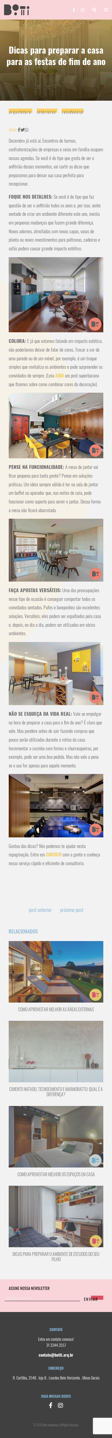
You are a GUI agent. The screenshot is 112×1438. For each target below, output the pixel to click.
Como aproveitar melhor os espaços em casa (56, 1174)
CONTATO (53, 854)
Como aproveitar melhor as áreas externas (56, 1009)
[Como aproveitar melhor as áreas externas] (56, 971)
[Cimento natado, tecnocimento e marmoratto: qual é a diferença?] (56, 1051)
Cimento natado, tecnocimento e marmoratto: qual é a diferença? (56, 1092)
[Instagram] (83, 10)
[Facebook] (74, 10)
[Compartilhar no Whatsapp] (27, 130)
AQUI (59, 375)
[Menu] (106, 10)
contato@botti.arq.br (56, 1355)
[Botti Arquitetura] (20, 9)
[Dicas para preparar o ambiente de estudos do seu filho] (56, 1215)
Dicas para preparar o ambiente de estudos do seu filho (56, 1256)
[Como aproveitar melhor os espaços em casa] (56, 1136)
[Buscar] (94, 10)
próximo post (71, 910)
